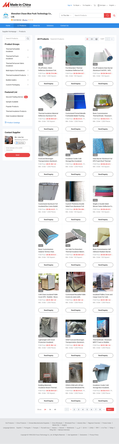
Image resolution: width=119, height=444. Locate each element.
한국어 (85, 428)
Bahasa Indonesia (64, 430)
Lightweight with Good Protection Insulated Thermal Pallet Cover (46, 342)
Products (23, 25)
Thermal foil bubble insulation (13, 50)
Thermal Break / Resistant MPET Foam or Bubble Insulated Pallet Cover (102, 342)
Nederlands (70, 428)
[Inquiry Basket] (95, 5)
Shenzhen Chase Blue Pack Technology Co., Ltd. (31, 15)
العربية (78, 428)
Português (27, 428)
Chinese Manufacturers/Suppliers (38, 423)
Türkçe (111, 428)
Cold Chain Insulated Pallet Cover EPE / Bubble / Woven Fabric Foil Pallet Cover (48, 296)
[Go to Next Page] (112, 39)
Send (17, 155)
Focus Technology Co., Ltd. (44, 435)
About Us (36, 25)
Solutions (50, 25)
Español (19, 428)
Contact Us (64, 25)
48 (55, 409)
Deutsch (61, 428)
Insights (64, 425)
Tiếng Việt (52, 430)
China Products (21, 423)
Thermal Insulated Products (16, 75)
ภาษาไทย (104, 428)
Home (8, 25)
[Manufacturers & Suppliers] (17, 4)
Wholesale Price (70, 423)
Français (35, 428)
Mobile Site (55, 425)
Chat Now (21, 143)
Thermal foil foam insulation (12, 57)
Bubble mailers (11, 80)
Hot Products (9, 423)
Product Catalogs (13, 122)
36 (50, 409)
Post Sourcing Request (114, 15)
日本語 (91, 428)
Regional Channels (94, 423)
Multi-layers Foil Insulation (15, 70)
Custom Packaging (13, 85)
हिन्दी (97, 428)
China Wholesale (57, 423)
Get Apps (102, 5)
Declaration (83, 435)
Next (109, 409)
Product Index (106, 423)
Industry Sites (81, 423)
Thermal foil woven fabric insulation (15, 64)
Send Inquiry (48, 84)
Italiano (54, 428)
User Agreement (73, 435)
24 (45, 409)
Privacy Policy (94, 435)
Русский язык (45, 428)
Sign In (70, 5)
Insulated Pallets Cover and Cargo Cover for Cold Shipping (102, 296)
